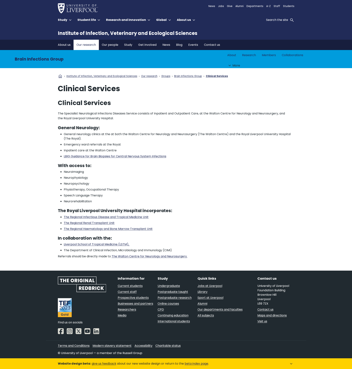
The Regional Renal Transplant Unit (89, 223)
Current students (130, 286)
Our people (110, 45)
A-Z (268, 6)
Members (269, 55)
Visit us (262, 321)
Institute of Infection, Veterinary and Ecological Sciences (127, 33)
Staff (277, 6)
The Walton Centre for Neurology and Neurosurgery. (149, 256)
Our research (86, 45)
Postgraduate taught (173, 292)
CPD (161, 309)
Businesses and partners (135, 303)
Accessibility (143, 346)
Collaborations (292, 55)
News (211, 6)
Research (249, 55)
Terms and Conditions (74, 346)
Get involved (147, 45)
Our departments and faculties (220, 309)
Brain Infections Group (39, 59)
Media (122, 315)
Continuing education (173, 315)
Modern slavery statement (112, 346)
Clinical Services (217, 76)
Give (229, 6)
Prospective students (133, 298)
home (60, 76)
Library (203, 292)
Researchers (127, 309)
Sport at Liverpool (210, 298)
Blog (179, 45)
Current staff (127, 292)
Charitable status (168, 346)
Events (193, 45)
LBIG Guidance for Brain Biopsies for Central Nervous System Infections (115, 156)
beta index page (196, 363)
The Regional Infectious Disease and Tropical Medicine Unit (106, 217)
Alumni (239, 6)
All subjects (206, 315)
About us (64, 45)
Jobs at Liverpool (210, 286)
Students (288, 6)
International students (174, 321)
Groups (165, 76)
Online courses (168, 303)
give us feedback (104, 363)
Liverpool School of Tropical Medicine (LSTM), (97, 244)
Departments (254, 6)
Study (128, 45)
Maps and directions (272, 315)
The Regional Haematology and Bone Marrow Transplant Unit (108, 229)
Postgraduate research (175, 298)
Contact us (212, 45)
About (231, 55)
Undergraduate (169, 286)
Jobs (221, 6)
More (236, 65)
